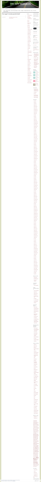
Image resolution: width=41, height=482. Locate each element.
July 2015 (35, 190)
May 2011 (35, 241)
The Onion (35, 298)
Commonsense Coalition (35, 335)
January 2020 (35, 137)
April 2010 (35, 259)
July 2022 (35, 100)
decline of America (35, 430)
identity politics (34, 438)
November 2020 (36, 123)
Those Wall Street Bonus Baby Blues (36, 95)
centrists (35, 428)
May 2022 (35, 102)
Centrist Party (35, 331)
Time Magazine (35, 406)
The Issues (34, 10)
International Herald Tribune (36, 373)
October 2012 (35, 217)
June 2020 (35, 130)
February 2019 (35, 148)
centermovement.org (35, 426)
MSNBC (35, 380)
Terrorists (29, 78)
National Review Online (36, 382)
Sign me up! (35, 28)
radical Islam (34, 456)
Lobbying (29, 61)
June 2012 (35, 223)
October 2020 (35, 124)
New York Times (36, 385)
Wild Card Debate (5, 11)
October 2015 (35, 186)
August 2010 (35, 254)
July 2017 (35, 161)
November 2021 (36, 110)
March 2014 (35, 206)
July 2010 (35, 255)
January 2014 (35, 207)
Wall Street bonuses (35, 464)
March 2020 (35, 134)
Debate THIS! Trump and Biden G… (37, 85)
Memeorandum (35, 377)
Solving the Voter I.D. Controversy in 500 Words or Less (36, 90)
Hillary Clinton (36, 437)
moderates (37, 446)
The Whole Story (30, 18)
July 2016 (35, 175)
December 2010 (35, 248)
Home (4, 10)
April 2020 (35, 133)
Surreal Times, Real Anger (35, 67)
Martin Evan (37, 83)
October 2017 (35, 157)
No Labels (35, 338)
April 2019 (35, 145)
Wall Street (37, 463)
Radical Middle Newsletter (35, 314)
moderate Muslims (35, 444)
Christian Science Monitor (36, 356)
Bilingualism (29, 33)
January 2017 (35, 168)
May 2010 (35, 258)
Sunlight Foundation (36, 339)
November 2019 (36, 138)
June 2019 (35, 144)
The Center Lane (36, 316)
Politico (35, 391)
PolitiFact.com (35, 294)
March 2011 (35, 244)
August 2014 (35, 202)
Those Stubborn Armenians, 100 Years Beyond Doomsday (14, 17)
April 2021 (35, 117)
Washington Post (36, 411)
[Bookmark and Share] (35, 37)
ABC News (35, 344)
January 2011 (35, 247)
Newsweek (35, 388)
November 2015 (36, 185)
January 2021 (35, 120)
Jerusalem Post (35, 374)
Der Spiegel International (35, 362)
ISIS (36, 439)
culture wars (36, 429)
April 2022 (35, 103)
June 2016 (35, 176)
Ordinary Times (36, 293)
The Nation (35, 402)
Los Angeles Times (36, 376)
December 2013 (35, 209)
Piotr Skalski (37, 79)
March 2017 (35, 165)
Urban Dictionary (36, 301)
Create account (35, 469)
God (28, 53)
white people (35, 466)
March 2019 (35, 147)
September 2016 (36, 172)
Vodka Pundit (35, 322)
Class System (29, 38)
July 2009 (35, 272)
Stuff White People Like (36, 296)
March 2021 (35, 119)
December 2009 (35, 265)
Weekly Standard (36, 413)
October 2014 (35, 200)
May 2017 (35, 162)
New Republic (35, 384)
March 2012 (35, 227)
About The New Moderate (14, 10)
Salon (34, 396)
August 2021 (35, 113)
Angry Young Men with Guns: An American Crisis (36, 60)
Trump (36, 462)
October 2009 (35, 268)
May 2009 (35, 273)
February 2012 (35, 228)
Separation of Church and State (30, 75)
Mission (19, 10)
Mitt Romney (36, 442)
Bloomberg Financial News (36, 349)
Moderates (29, 64)
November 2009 (36, 266)
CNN (34, 357)
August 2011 (35, 237)
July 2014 (35, 203)
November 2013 (36, 210)
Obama (36, 448)
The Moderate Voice (36, 319)
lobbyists (34, 441)
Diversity (35, 93)
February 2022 (35, 106)
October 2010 (35, 251)
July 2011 (35, 238)
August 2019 (35, 141)
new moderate (35, 447)
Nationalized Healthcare (29, 69)
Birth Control (29, 34)
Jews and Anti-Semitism (29, 60)
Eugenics (29, 44)
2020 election (35, 420)
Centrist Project (35, 333)
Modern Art (29, 65)
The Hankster (35, 317)
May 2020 (35, 131)
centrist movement (35, 427)
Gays (28, 49)
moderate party (34, 445)
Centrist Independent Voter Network (36, 330)
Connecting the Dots (36, 308)
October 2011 (35, 234)
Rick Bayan (36, 458)
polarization (37, 451)
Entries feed (35, 472)
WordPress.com (35, 416)
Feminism (29, 48)
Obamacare (37, 449)
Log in (34, 471)
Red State (35, 395)
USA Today (35, 407)
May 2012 (35, 224)
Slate (34, 398)
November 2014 (36, 199)
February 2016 (35, 182)
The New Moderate (36, 285)
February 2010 (35, 262)
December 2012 (35, 214)
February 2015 (35, 196)
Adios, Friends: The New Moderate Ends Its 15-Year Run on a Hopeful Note (36, 55)
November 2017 (36, 155)
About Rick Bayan (8, 10)
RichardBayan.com (36, 278)
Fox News (35, 365)
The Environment (30, 79)
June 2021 (35, 116)
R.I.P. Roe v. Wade (36, 57)
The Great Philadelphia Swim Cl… (37, 81)
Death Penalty (29, 41)
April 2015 (35, 193)
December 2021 (35, 109)
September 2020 (36, 126)
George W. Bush (29, 51)
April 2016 (35, 179)
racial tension (36, 454)
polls (33, 50)
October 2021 (35, 112)
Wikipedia (35, 302)
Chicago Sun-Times (36, 352)
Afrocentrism (29, 30)
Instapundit (35, 371)
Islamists (34, 440)
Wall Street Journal (36, 410)
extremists (36, 431)
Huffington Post (35, 369)
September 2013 (36, 213)
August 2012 (35, 220)
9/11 (33, 420)
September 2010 (36, 252)
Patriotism (29, 70)
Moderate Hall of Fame (27, 10)
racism (34, 455)
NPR (34, 389)
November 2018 (36, 151)
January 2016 (35, 183)
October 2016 (35, 171)
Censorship (29, 37)
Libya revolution (36, 440)
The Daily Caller (36, 399)
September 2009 (36, 269)
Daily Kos (35, 360)
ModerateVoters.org (36, 309)
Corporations (29, 40)
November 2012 (36, 216)
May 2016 (35, 178)
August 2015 (35, 189)
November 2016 (36, 169)
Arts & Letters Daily (36, 290)
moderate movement (36, 443)
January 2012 (35, 230)
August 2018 (35, 154)
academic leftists (35, 421)
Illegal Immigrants (30, 55)
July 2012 (35, 221)
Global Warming (29, 52)
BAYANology (35, 277)
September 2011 (36, 235)
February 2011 (35, 245)
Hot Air (35, 368)
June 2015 (35, 192)
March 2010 (35, 261)
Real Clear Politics (36, 392)
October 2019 (35, 140)
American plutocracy (36, 422)
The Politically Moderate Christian (36, 321)
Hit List (32, 10)
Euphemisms (29, 45)
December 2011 (35, 231)
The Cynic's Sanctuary (35, 280)
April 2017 (35, 164)
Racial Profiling (29, 73)
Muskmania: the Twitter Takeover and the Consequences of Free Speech (36, 63)
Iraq (28, 56)
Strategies (22, 10)
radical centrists (36, 455)
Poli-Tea (35, 312)
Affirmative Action (30, 29)
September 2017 (36, 158)
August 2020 (35, 127)
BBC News (35, 347)
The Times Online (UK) (36, 404)
